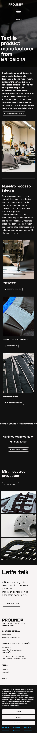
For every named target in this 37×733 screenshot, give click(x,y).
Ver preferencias (18, 723)
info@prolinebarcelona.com (11, 637)
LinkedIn (5, 669)
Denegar (18, 717)
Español (19, 20)
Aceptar (18, 711)
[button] (14, 114)
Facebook (5, 672)
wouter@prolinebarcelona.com (12, 650)
